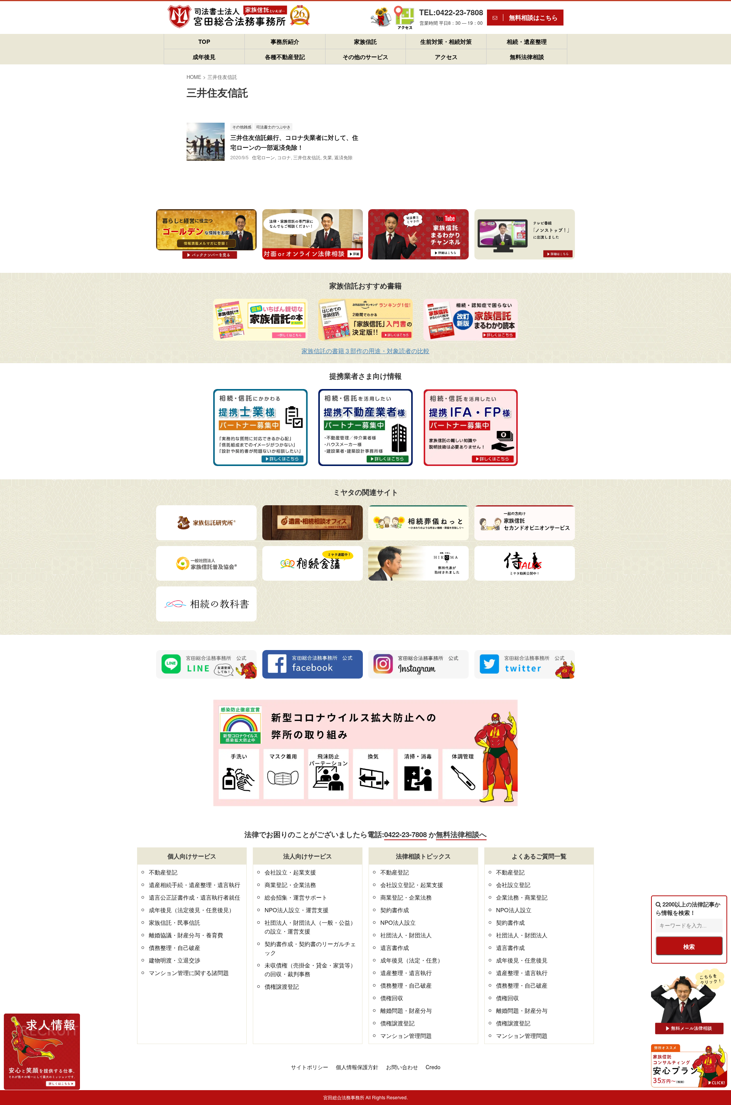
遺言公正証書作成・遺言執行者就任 (194, 897)
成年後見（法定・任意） (411, 960)
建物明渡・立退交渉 (174, 960)
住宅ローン (263, 157)
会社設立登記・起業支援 (411, 885)
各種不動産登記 (285, 57)
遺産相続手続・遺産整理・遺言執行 (194, 885)
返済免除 (343, 157)
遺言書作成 (394, 947)
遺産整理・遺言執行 (406, 973)
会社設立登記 (513, 885)
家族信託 (365, 41)
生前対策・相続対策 (446, 41)
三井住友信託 (307, 157)
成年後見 (204, 57)
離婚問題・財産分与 (406, 1010)
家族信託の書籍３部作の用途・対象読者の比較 (365, 350)
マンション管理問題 (406, 1035)
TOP (204, 41)
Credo (433, 1067)
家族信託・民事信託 (174, 922)
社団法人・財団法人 (406, 935)
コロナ (284, 157)
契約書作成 (394, 910)
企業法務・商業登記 (521, 897)
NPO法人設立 (398, 922)
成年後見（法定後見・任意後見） (192, 910)
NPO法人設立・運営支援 (297, 910)
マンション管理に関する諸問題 (189, 973)
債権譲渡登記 (282, 986)
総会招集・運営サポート (296, 897)
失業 (327, 157)
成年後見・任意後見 (521, 960)
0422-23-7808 (405, 834)
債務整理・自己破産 (174, 947)
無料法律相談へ (461, 834)
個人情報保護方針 (357, 1067)
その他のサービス (365, 57)
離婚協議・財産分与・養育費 (186, 935)
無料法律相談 (527, 57)
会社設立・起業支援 (290, 872)
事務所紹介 (285, 41)
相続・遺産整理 (527, 41)
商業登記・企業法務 (290, 885)
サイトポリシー (309, 1067)
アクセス (446, 57)
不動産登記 (163, 872)
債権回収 (391, 998)
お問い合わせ (402, 1067)
